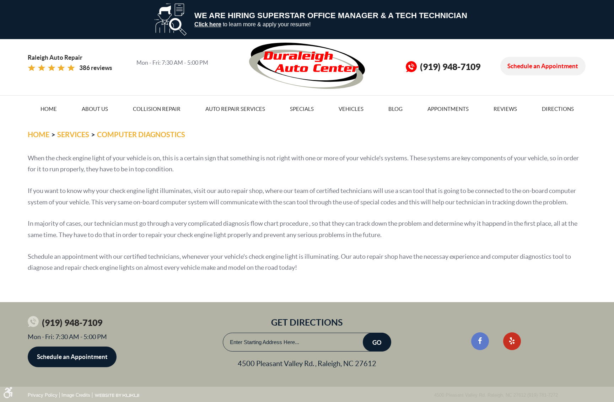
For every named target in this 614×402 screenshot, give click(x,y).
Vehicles (351, 109)
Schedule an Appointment (542, 66)
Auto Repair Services (235, 109)
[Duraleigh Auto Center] (307, 66)
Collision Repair (157, 109)
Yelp (512, 341)
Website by (117, 395)
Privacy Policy (43, 395)
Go (377, 342)
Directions (558, 109)
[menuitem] (49, 108)
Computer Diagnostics (141, 134)
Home (49, 109)
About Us (95, 109)
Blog (395, 109)
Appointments (448, 109)
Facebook (480, 341)
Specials (302, 109)
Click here (207, 24)
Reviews (505, 109)
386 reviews (95, 67)
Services (73, 134)
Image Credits (75, 395)
